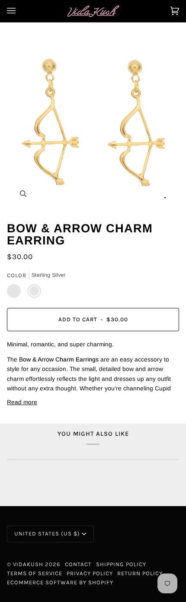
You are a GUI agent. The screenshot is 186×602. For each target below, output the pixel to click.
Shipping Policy (121, 564)
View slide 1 (165, 197)
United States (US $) (47, 533)
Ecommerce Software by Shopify (60, 582)
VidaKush (28, 564)
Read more (22, 402)
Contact (78, 564)
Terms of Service (34, 573)
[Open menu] (20, 11)
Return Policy (140, 573)
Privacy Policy (90, 573)
